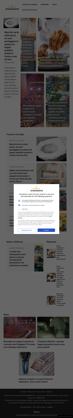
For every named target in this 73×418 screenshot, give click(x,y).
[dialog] (36, 209)
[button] (36, 209)
